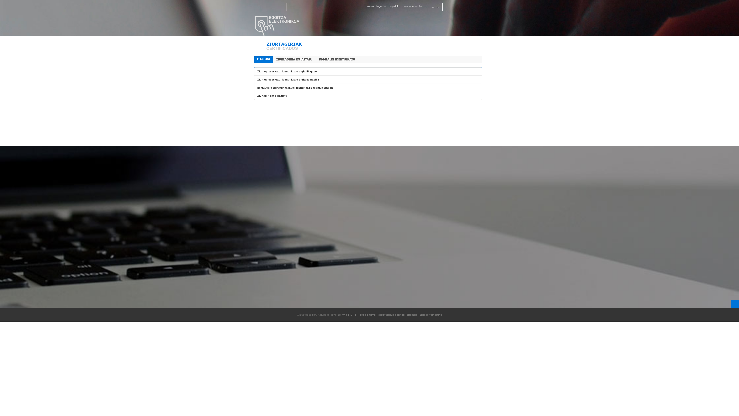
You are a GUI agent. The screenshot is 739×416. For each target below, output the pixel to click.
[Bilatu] (460, 6)
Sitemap (412, 314)
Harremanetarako (412, 6)
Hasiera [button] (263, 59)
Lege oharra (367, 314)
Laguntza (381, 6)
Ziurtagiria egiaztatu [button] (294, 59)
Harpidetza (394, 6)
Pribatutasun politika (391, 314)
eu (433, 7)
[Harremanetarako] (449, 7)
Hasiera (370, 6)
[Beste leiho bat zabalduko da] (262, 7)
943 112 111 (350, 314)
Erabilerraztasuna (431, 314)
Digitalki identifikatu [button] (337, 59)
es (438, 7)
